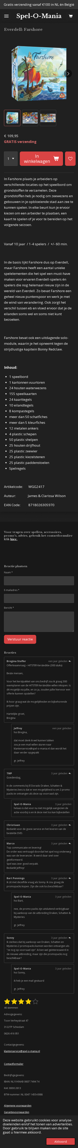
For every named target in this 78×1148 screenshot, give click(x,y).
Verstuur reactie (20, 639)
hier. (13, 539)
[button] (12, 118)
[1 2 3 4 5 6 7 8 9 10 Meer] (11, 159)
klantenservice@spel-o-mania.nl (22, 1051)
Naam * (8, 572)
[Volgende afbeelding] (68, 73)
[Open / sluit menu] (6, 16)
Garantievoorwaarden (16, 1112)
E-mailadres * (11, 590)
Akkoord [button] (60, 1141)
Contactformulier (13, 1064)
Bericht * (9, 607)
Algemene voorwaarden (17, 1105)
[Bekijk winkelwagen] (70, 16)
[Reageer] (69, 661)
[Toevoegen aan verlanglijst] (70, 159)
